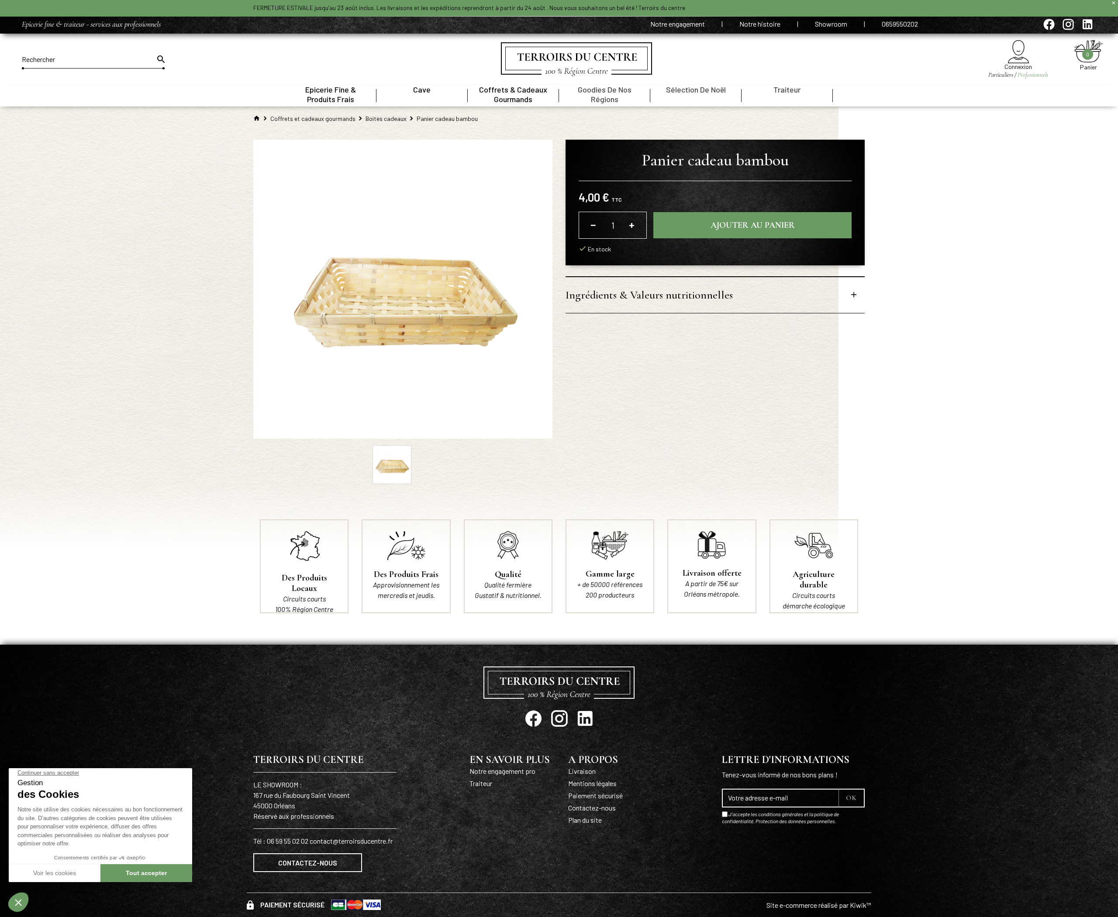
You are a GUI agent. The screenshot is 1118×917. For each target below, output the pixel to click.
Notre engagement (678, 24)
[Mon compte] (1018, 51)
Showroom (832, 24)
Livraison (582, 771)
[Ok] (160, 59)
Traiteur (480, 783)
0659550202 (900, 24)
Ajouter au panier (753, 225)
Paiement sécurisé (595, 795)
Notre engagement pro (502, 771)
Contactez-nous (307, 863)
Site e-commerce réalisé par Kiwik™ (818, 905)
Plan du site (585, 820)
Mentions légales (592, 783)
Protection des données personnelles (795, 821)
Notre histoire (760, 24)
